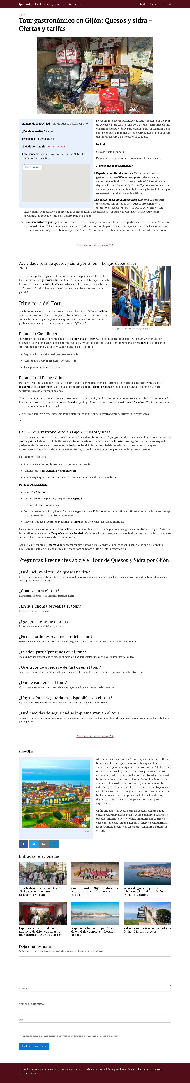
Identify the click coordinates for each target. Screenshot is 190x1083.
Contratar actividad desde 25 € (95, 245)
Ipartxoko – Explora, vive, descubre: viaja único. (51, 4)
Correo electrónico (32, 1004)
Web (21, 1019)
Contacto (155, 4)
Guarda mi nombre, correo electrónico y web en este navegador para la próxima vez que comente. (71, 1036)
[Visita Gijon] (56, 794)
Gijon (22, 14)
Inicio (143, 4)
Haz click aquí (56, 146)
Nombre (24, 988)
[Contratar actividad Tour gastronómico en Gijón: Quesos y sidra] (141, 296)
